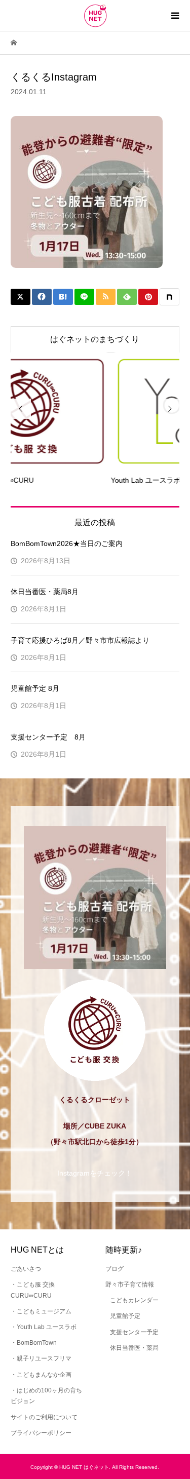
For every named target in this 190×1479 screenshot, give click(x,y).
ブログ (114, 1268)
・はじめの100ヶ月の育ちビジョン (46, 1396)
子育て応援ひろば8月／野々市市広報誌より (80, 640)
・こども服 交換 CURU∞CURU (33, 1290)
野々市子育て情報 (129, 1284)
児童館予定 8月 (35, 688)
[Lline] (84, 297)
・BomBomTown (34, 1342)
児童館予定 (125, 1315)
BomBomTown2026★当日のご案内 (67, 543)
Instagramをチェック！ (94, 1173)
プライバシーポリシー (41, 1432)
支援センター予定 (134, 1332)
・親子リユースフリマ (41, 1358)
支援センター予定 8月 (48, 737)
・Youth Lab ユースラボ (44, 1327)
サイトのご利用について (44, 1417)
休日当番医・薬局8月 (45, 592)
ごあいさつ (26, 1268)
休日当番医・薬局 (134, 1347)
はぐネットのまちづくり (94, 339)
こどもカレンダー (134, 1300)
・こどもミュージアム (41, 1311)
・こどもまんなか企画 (41, 1374)
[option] (100, 419)
